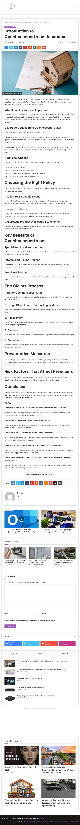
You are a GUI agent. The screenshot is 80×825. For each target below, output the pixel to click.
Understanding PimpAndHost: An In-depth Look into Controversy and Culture (42, 661)
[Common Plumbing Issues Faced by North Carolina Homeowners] (21, 788)
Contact (66, 821)
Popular (14, 654)
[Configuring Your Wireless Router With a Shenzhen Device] (9, 698)
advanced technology (46, 413)
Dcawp (10, 42)
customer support (33, 465)
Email (6, 613)
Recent (38, 654)
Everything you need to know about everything (38, 821)
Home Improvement (17, 22)
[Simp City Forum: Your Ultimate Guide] (9, 681)
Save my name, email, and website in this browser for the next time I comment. (30, 620)
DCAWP (43, 818)
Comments (65, 654)
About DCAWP (59, 821)
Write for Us (74, 821)
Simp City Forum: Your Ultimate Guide (29, 678)
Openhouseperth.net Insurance (40, 474)
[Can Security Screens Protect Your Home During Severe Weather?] (65, 553)
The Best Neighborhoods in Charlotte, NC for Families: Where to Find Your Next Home (58, 770)
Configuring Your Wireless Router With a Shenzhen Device (36, 696)
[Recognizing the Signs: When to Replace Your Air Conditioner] (15, 553)
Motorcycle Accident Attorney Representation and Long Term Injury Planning (55, 803)
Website (44, 613)
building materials (44, 377)
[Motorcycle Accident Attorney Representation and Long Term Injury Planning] (58, 788)
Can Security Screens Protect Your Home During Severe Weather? (63, 562)
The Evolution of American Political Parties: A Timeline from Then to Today (41, 669)
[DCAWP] (13, 7)
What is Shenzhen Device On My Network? (31, 687)
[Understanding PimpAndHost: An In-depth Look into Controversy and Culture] (9, 663)
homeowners (19, 102)
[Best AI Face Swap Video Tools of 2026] (21, 755)
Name (6, 606)
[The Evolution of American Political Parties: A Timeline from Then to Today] (9, 672)
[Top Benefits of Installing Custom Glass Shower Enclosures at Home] (40, 553)
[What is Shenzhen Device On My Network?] (9, 689)
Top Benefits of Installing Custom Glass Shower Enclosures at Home (37, 562)
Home (8, 22)
